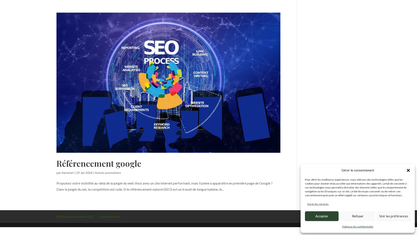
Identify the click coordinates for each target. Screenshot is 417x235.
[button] (408, 170)
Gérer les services (318, 204)
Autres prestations (108, 173)
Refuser (358, 216)
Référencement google (98, 163)
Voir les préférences (393, 216)
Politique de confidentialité (357, 226)
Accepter (321, 216)
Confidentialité (109, 216)
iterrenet (67, 173)
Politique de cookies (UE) (74, 216)
